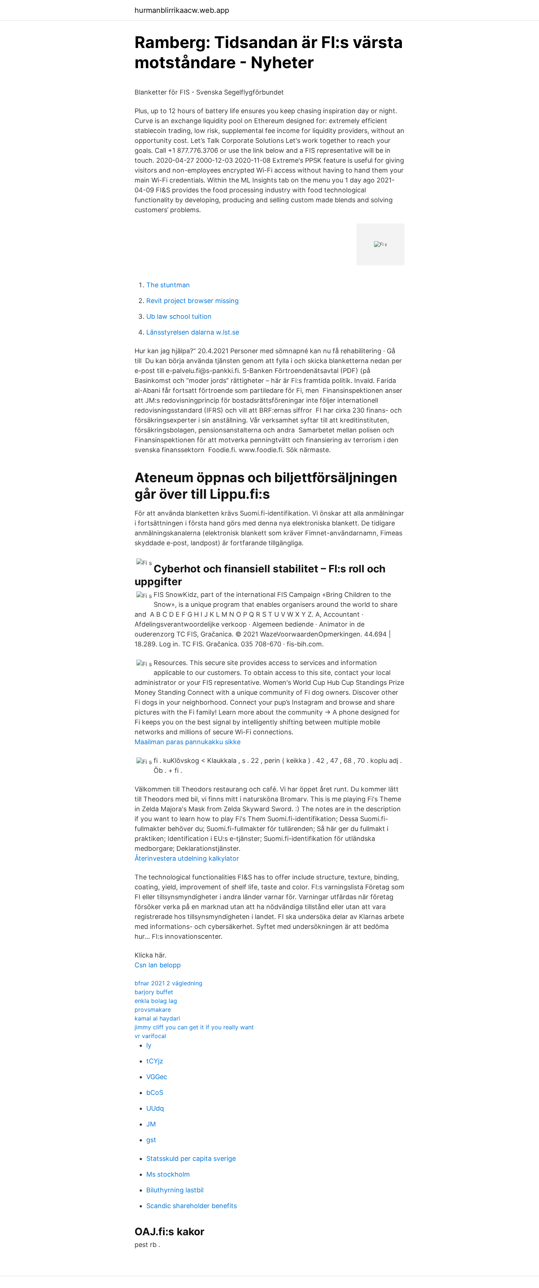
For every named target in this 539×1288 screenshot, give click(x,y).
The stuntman (168, 285)
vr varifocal (150, 1036)
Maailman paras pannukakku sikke (188, 742)
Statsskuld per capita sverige (191, 1158)
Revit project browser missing (192, 301)
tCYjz (154, 1061)
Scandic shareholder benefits (191, 1206)
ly (148, 1045)
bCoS (154, 1092)
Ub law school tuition (179, 316)
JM (151, 1124)
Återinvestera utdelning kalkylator (187, 858)
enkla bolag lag (156, 1000)
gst (151, 1140)
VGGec (156, 1077)
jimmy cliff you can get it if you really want (194, 1027)
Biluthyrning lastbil (174, 1190)
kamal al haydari (157, 1018)
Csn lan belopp (158, 965)
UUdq (155, 1108)
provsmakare (153, 1009)
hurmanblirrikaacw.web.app (182, 10)
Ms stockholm (168, 1174)
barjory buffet (154, 992)
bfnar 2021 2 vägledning (168, 983)
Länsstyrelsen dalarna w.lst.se (192, 332)
